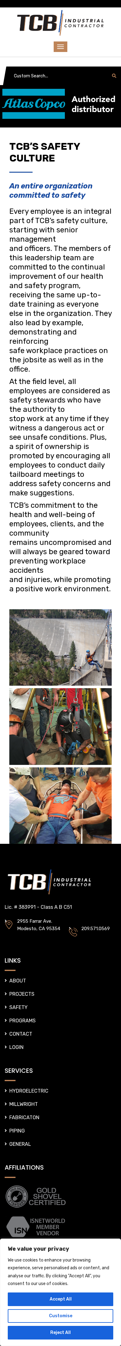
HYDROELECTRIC (28, 1091)
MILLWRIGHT (23, 1104)
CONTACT (20, 1034)
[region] (60, 1292)
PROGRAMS (22, 1021)
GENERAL (20, 1144)
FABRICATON (24, 1117)
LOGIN (16, 1047)
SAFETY (18, 1007)
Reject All (60, 1332)
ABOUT (17, 981)
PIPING (17, 1131)
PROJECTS (21, 994)
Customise (60, 1315)
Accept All (61, 1299)
